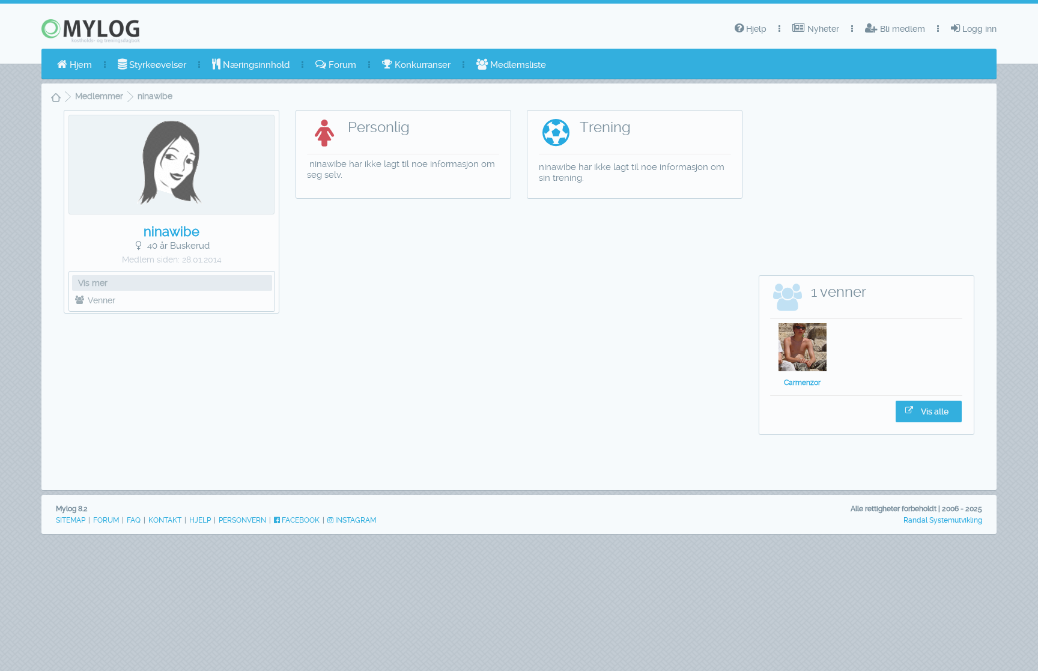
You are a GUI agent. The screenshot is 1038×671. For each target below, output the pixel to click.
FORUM (106, 520)
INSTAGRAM (354, 520)
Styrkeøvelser (156, 64)
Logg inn (978, 29)
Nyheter (822, 29)
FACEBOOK (300, 520)
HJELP (200, 520)
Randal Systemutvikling (942, 520)
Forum (341, 64)
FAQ (134, 520)
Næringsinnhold (255, 64)
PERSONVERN (242, 520)
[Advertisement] (171, 399)
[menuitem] (74, 65)
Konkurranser (421, 64)
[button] (929, 411)
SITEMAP (70, 520)
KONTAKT (164, 520)
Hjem (79, 64)
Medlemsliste (517, 64)
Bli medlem (901, 29)
